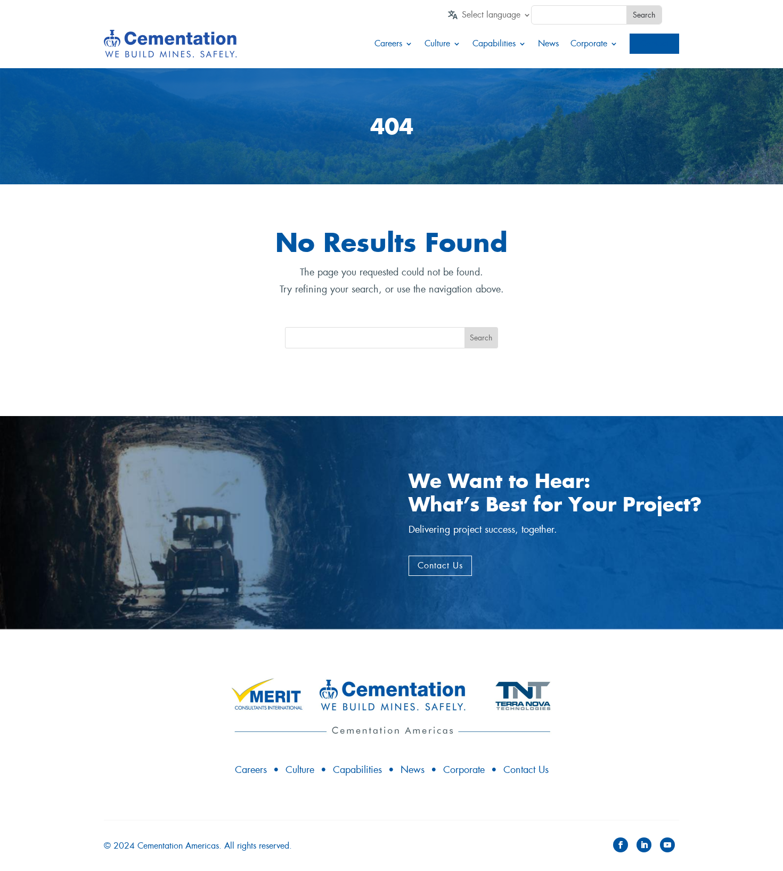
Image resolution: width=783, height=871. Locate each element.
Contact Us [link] (526, 769)
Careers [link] (388, 43)
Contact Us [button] (440, 565)
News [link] (548, 43)
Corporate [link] (588, 43)
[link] (496, 17)
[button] (620, 844)
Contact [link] (654, 43)
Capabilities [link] (494, 43)
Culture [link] (437, 43)
